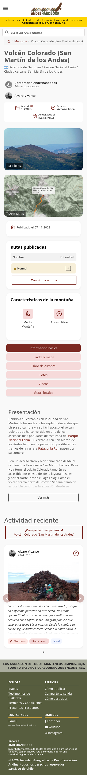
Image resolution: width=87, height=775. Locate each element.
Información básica (43, 348)
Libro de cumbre (43, 366)
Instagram (55, 733)
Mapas (13, 689)
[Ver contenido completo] (76, 553)
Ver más (43, 497)
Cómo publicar (55, 689)
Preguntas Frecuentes (23, 708)
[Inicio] (8, 41)
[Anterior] (7, 598)
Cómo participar (56, 699)
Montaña (20, 41)
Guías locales (43, 392)
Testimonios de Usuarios (19, 695)
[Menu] (13, 8)
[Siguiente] (80, 598)
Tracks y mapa (43, 357)
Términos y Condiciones (25, 703)
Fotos (43, 375)
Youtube (54, 727)
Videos (43, 384)
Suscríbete (14, 748)
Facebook (53, 721)
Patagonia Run (48, 448)
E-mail (12, 721)
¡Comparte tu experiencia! (44, 532)
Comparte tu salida (58, 693)
